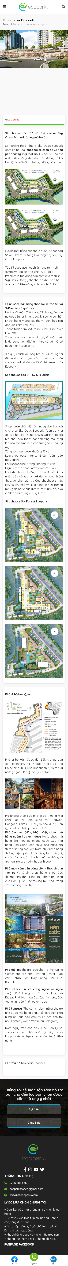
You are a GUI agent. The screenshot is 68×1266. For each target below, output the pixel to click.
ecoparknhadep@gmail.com (26, 1189)
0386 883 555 (18, 1183)
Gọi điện (34, 1109)
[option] (34, 49)
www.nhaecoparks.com (24, 1195)
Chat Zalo (34, 1122)
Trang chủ (8, 24)
